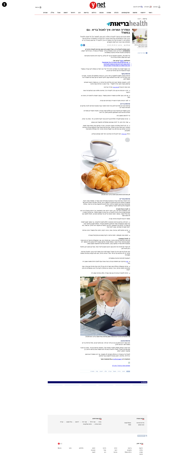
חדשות (141, 448)
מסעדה (92, 371)
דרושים (77, 422)
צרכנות (115, 452)
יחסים (93, 448)
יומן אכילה (124, 134)
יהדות (115, 448)
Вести (59, 448)
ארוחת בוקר (116, 87)
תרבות (141, 454)
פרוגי (70, 448)
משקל (114, 371)
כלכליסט (81, 448)
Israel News (128, 423)
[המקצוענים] (142, 436)
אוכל (105, 450)
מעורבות (93, 450)
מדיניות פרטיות (140, 423)
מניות (100, 422)
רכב (105, 452)
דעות (116, 450)
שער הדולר (92, 422)
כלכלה (141, 450)
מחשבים (129, 450)
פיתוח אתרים (98, 424)
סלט (127, 261)
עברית (61, 422)
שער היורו (84, 422)
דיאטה (139, 19)
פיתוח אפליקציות (87, 424)
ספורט (141, 452)
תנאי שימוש (141, 425)
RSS (129, 425)
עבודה (110, 371)
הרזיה (119, 371)
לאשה (93, 452)
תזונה (123, 371)
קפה (97, 371)
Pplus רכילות (128, 452)
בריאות (145, 19)
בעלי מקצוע (69, 422)
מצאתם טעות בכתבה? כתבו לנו (121, 365)
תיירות (104, 448)
